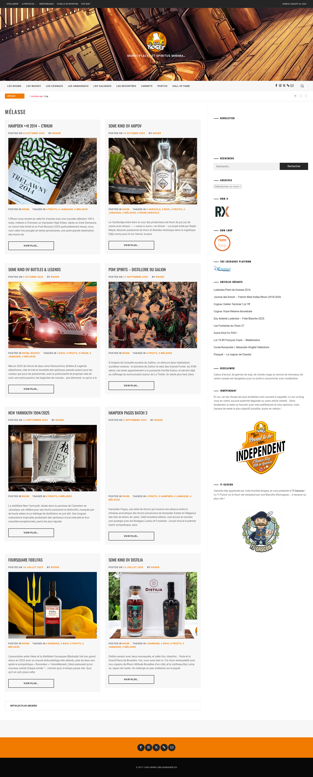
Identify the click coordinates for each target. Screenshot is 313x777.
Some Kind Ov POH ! (225, 332)
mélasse (82, 209)
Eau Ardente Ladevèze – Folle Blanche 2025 (239, 318)
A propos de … (29, 4)
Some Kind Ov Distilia (126, 560)
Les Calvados (103, 86)
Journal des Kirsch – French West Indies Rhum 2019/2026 (247, 297)
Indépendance (46, 4)
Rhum (25, 209)
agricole (155, 209)
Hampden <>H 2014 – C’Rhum (30, 126)
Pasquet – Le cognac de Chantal (232, 354)
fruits (52, 209)
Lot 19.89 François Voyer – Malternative (237, 340)
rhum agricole (149, 212)
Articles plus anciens (23, 705)
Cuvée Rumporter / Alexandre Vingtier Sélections (241, 347)
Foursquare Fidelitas (25, 560)
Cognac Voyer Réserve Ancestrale (233, 311)
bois (167, 209)
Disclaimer (12, 4)
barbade (54, 643)
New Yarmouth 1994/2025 (28, 413)
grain (84, 353)
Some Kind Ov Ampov (125, 126)
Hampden (167, 496)
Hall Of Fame (181, 86)
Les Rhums (14, 86)
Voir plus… (31, 245)
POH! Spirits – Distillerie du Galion (137, 269)
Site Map (85, 4)
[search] (302, 86)
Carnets (147, 86)
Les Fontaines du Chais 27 (229, 325)
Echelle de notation (67, 4)
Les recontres (126, 86)
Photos (162, 86)
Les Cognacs (54, 86)
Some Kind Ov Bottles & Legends (35, 269)
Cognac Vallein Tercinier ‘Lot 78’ (232, 304)
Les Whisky (33, 86)
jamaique (66, 209)
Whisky (35, 353)
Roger (56, 133)
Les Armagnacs (78, 86)
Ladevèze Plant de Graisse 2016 (232, 289)
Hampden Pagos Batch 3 (128, 413)
